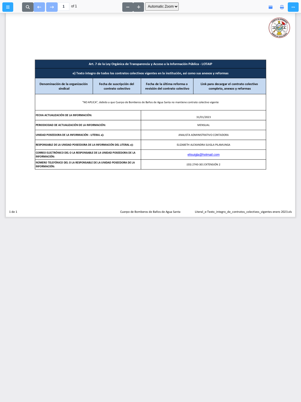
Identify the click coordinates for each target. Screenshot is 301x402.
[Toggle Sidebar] (7, 7)
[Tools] (293, 7)
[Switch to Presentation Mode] (270, 7)
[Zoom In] (138, 7)
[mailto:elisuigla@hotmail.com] (190, 154)
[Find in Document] (28, 7)
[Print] (282, 7)
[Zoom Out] (127, 7)
